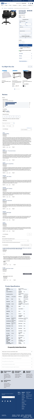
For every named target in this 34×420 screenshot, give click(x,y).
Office (2, 5)
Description (21, 53)
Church (20, 5)
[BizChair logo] (5, 3)
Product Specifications (23, 61)
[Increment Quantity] (23, 42)
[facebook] (5, 401)
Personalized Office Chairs (10, 8)
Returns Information (23, 406)
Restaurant (15, 5)
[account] (30, 3)
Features (20, 58)
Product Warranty (23, 408)
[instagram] (7, 401)
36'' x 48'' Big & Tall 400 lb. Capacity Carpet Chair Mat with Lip (6, 81)
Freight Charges (24, 404)
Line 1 (20, 22)
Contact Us (27, 393)
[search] (28, 3)
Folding (6, 5)
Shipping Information (23, 403)
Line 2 (26, 22)
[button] (9, 17)
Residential (30, 5)
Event (10, 5)
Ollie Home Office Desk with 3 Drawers (17, 81)
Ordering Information (23, 397)
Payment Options (23, 399)
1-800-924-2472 (24, 3)
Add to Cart (25, 45)
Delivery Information (23, 395)
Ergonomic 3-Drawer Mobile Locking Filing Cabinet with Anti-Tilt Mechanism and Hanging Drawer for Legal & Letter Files (27, 81)
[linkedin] (10, 401)
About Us (19, 394)
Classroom (24, 5)
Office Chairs (5, 8)
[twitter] (2, 401)
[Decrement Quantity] (20, 42)
